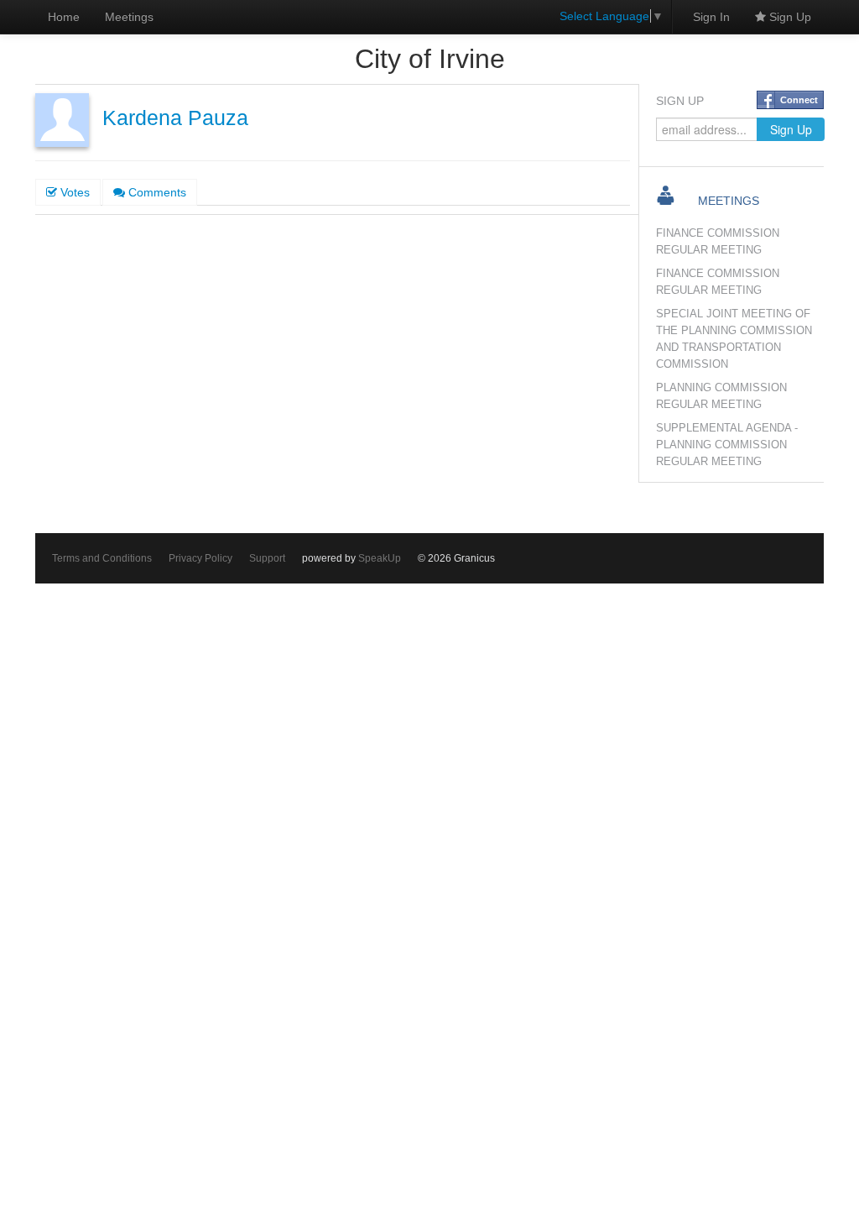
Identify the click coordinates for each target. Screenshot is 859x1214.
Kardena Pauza (175, 118)
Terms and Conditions (102, 558)
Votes (73, 192)
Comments (155, 192)
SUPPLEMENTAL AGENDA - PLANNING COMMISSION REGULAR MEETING (727, 445)
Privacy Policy (200, 558)
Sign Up (788, 17)
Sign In (711, 17)
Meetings (129, 17)
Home (64, 17)
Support (267, 558)
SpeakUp (379, 558)
